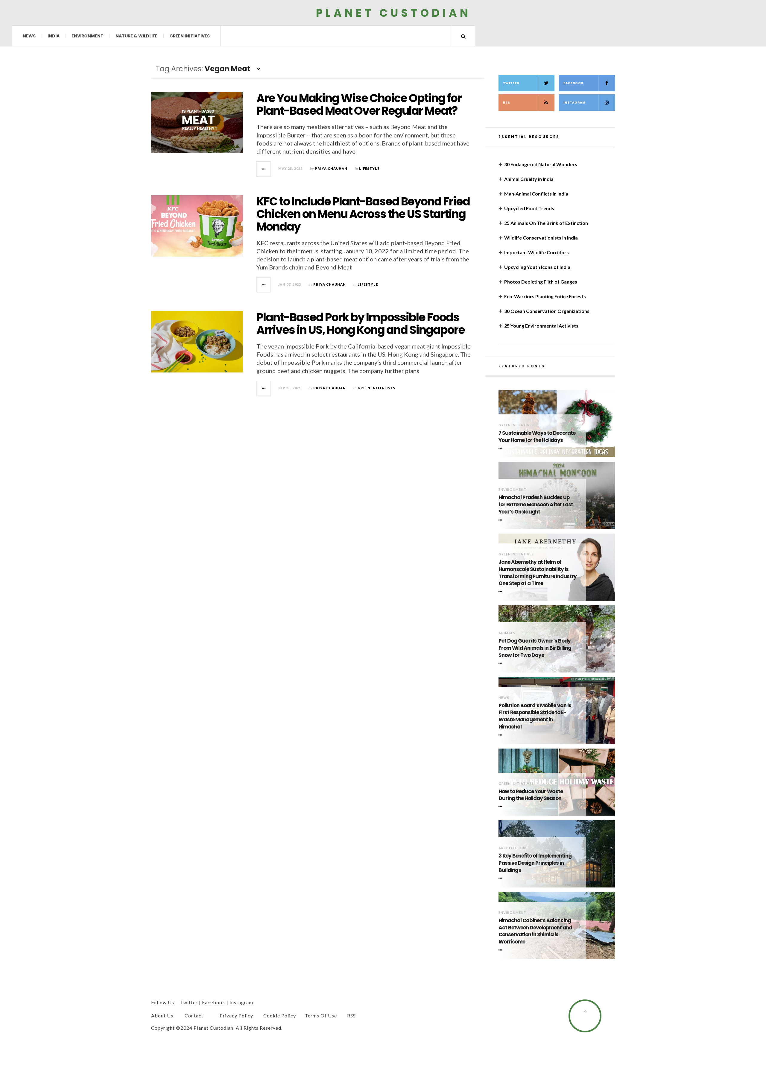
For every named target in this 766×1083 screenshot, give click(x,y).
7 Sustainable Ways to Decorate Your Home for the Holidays (536, 437)
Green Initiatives (189, 36)
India (54, 36)
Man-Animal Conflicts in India (536, 193)
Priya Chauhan (331, 168)
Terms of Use (321, 1015)
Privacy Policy (236, 1015)
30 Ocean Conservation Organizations (546, 311)
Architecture (513, 848)
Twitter (511, 83)
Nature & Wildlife (136, 36)
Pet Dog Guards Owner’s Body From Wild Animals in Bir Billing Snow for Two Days (534, 648)
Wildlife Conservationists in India (541, 237)
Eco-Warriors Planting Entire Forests (545, 296)
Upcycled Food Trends (529, 208)
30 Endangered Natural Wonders (540, 164)
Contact (194, 1015)
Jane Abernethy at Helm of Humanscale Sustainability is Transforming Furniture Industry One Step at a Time (537, 573)
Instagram (574, 102)
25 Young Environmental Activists (541, 325)
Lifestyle (369, 168)
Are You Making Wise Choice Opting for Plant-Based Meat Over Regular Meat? (358, 104)
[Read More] (501, 448)
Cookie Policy (279, 1015)
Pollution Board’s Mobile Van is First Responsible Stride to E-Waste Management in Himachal (534, 716)
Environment (88, 36)
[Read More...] (264, 169)
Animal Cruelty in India (529, 179)
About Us (162, 1015)
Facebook (573, 83)
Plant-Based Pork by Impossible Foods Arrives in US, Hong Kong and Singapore (360, 323)
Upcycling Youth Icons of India (537, 267)
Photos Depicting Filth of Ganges (540, 281)
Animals (506, 633)
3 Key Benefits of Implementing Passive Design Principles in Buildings (535, 863)
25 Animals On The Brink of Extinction (546, 223)
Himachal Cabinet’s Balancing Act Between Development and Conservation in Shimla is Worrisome (535, 931)
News (29, 36)
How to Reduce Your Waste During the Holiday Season (530, 795)
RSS (506, 102)
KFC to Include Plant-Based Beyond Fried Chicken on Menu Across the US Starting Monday (363, 213)
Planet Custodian (393, 12)
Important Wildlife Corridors (536, 252)
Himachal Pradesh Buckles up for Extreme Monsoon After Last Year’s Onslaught (535, 504)
